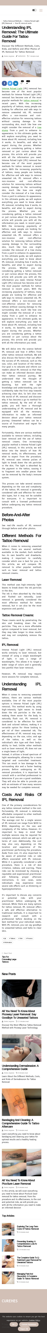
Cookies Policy (34, 1320)
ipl (5, 938)
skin (21, 938)
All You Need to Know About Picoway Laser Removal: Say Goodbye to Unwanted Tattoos (20, 1014)
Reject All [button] (24, 1329)
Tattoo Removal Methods (12, 21)
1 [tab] (21, 73)
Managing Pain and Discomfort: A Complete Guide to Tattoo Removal (28, 1276)
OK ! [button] (13, 1324)
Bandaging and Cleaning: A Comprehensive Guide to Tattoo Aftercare (20, 1123)
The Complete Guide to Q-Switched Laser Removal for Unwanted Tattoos (29, 1260)
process (29, 938)
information (8, 942)
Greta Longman (9, 56)
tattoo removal (31, 100)
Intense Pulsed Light (12, 88)
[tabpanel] (21, 69)
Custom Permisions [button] (29, 1324)
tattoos (13, 938)
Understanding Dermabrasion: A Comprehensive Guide (20, 1067)
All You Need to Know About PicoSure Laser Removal (18, 1182)
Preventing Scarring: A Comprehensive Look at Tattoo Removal (27, 1243)
